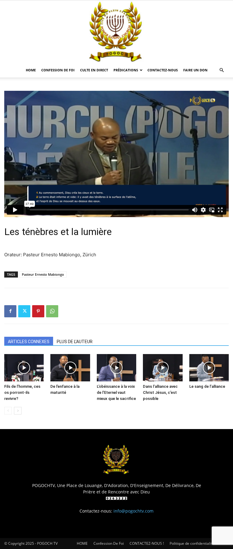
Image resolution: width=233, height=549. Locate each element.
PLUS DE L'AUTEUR (75, 341)
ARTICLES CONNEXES (28, 341)
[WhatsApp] (52, 311)
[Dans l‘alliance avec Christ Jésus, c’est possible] (162, 367)
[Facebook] (10, 311)
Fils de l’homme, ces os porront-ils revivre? (22, 392)
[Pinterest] (38, 311)
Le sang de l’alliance (207, 386)
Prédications (125, 70)
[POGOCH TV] (116, 32)
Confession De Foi (58, 70)
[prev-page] (8, 410)
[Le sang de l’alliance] (209, 367)
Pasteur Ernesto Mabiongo (43, 274)
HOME (31, 70)
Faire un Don (195, 70)
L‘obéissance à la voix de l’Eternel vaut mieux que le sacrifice (116, 392)
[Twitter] (24, 311)
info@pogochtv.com (133, 511)
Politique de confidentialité (192, 543)
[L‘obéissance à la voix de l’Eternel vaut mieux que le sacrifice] (116, 367)
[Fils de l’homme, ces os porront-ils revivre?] (24, 367)
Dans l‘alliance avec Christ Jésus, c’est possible (160, 392)
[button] (221, 70)
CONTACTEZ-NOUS (162, 70)
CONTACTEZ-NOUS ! (147, 543)
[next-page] (18, 410)
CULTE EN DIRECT (94, 70)
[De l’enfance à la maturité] (70, 367)
